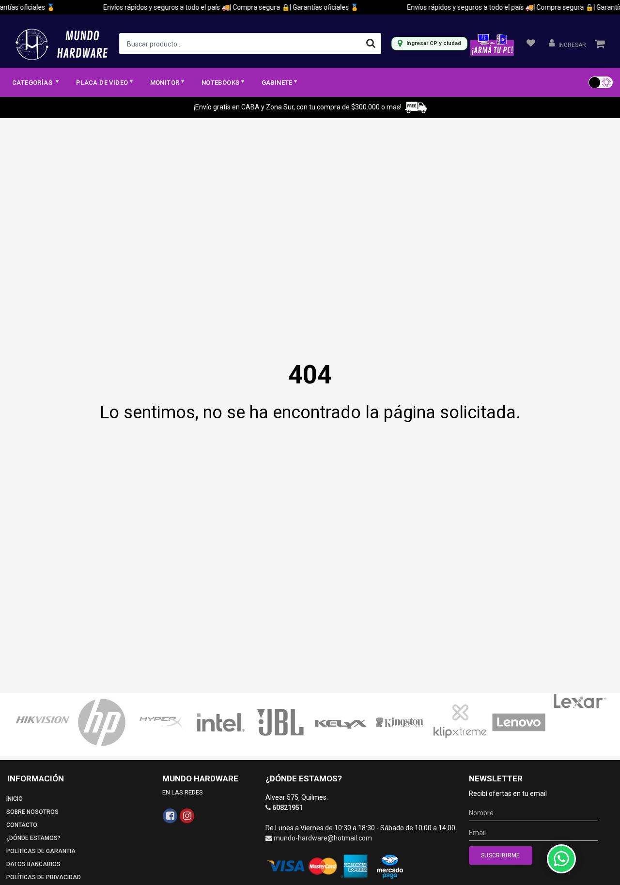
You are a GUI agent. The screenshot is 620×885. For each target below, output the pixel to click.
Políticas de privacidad (43, 877)
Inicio (14, 798)
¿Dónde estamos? (33, 838)
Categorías (33, 82)
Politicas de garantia (41, 851)
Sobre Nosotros (32, 812)
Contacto (21, 825)
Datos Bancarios (33, 864)
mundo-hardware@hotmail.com (323, 838)
